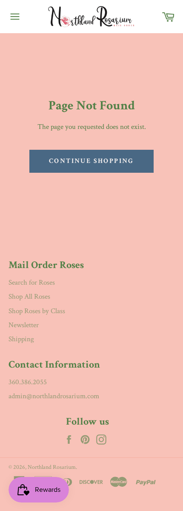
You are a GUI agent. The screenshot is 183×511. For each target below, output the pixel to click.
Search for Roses (32, 282)
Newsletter (24, 325)
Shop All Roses (29, 296)
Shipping (21, 339)
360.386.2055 (28, 382)
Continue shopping (91, 161)
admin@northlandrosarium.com (54, 396)
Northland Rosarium (52, 467)
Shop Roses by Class (37, 311)
